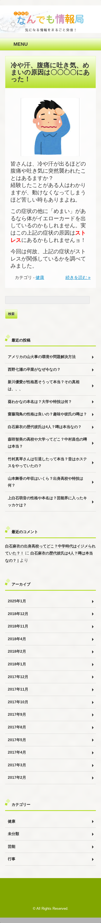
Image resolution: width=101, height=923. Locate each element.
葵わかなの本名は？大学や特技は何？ (40, 401)
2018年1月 (17, 664)
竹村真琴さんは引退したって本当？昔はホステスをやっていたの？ (47, 462)
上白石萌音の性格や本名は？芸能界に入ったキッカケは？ (47, 501)
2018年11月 (18, 626)
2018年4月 (17, 639)
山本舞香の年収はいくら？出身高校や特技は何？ (45, 482)
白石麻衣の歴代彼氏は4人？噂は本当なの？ (45, 427)
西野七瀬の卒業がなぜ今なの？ (34, 369)
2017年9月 (17, 714)
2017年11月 (18, 689)
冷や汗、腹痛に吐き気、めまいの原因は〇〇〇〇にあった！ (50, 72)
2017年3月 (17, 765)
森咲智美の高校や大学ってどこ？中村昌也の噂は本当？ (47, 442)
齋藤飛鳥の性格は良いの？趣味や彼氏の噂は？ (47, 414)
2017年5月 (17, 740)
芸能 (11, 846)
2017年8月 (17, 727)
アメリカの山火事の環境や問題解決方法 (42, 356)
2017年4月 (17, 752)
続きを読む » (77, 277)
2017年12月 (18, 677)
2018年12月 (18, 614)
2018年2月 (17, 651)
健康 (40, 277)
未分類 (13, 834)
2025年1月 (17, 601)
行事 (11, 859)
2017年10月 (18, 702)
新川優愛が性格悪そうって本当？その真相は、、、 (43, 385)
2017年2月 (17, 777)
